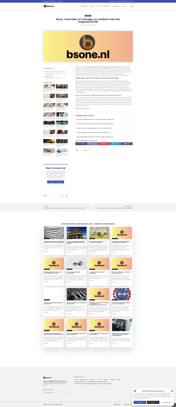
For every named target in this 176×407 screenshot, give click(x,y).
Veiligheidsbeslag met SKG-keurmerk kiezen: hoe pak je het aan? (62, 155)
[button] (172, 391)
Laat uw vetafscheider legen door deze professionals (76, 334)
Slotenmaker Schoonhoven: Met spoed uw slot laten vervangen (49, 90)
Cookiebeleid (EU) (127, 404)
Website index (117, 404)
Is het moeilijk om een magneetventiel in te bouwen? (104, 132)
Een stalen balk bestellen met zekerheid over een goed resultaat (53, 334)
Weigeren (153, 402)
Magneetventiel (86, 150)
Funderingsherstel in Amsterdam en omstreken (98, 334)
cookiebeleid (138, 398)
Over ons (99, 379)
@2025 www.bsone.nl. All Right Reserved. (52, 404)
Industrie (88, 15)
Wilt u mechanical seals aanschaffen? (73, 272)
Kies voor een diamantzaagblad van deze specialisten (121, 303)
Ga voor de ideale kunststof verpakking (97, 272)
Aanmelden (117, 6)
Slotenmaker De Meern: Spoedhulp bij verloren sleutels (61, 109)
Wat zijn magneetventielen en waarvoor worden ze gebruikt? (104, 119)
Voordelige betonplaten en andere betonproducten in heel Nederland (54, 242)
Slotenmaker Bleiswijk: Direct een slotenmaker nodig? (48, 109)
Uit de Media (84, 6)
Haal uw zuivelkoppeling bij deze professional (53, 303)
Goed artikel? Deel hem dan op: (52, 77)
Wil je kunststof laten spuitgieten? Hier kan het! (76, 303)
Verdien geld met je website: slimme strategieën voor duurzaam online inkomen (93, 383)
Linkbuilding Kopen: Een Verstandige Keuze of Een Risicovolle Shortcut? (91, 381)
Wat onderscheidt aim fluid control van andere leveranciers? (104, 137)
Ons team (105, 379)
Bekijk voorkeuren (166, 402)
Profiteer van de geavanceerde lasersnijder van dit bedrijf (121, 242)
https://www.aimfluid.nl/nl (82, 108)
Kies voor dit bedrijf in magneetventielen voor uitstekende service (55, 73)
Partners (92, 6)
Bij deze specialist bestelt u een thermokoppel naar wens (53, 272)
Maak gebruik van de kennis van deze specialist (55, 71)
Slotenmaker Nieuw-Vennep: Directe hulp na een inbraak (62, 136)
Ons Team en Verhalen (103, 6)
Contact (124, 6)
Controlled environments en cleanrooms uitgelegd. (97, 242)
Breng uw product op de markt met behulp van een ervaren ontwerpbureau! (121, 334)
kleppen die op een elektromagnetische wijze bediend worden (106, 67)
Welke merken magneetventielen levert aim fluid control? (104, 128)
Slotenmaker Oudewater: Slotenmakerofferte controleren (61, 145)
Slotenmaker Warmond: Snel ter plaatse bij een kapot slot (49, 136)
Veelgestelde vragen (48, 76)
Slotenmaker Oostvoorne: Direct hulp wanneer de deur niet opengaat (48, 100)
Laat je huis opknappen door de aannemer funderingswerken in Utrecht (76, 242)
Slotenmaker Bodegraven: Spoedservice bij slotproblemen (61, 100)
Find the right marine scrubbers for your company (121, 272)
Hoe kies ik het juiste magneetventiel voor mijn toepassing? (104, 123)
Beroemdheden (83, 379)
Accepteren (140, 402)
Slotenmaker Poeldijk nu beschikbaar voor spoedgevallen (61, 127)
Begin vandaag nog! (55, 168)
